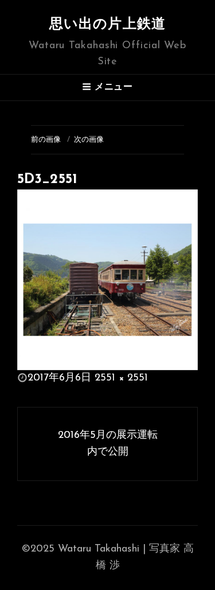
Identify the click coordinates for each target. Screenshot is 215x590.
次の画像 (89, 139)
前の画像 (46, 139)
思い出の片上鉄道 (107, 25)
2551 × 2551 (121, 378)
